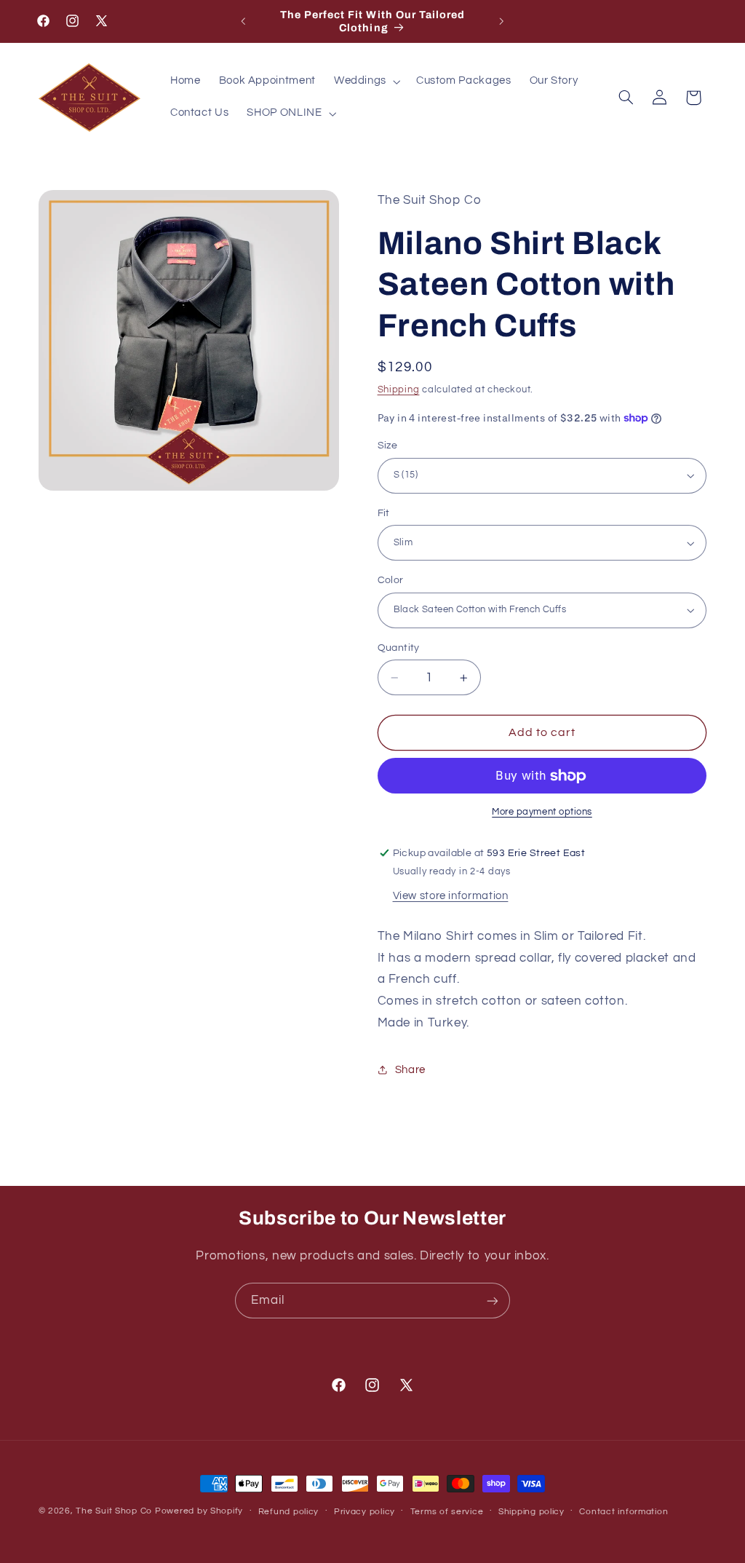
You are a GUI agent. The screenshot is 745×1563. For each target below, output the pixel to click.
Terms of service (447, 1512)
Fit (384, 513)
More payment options (542, 812)
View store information (451, 895)
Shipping (399, 390)
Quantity (399, 648)
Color (391, 580)
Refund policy (288, 1512)
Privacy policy (364, 1512)
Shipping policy (531, 1512)
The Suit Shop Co (114, 1511)
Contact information (623, 1512)
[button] (365, 82)
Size (388, 445)
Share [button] (410, 1069)
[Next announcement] (502, 21)
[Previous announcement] (243, 21)
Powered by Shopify (199, 1511)
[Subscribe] (492, 1300)
